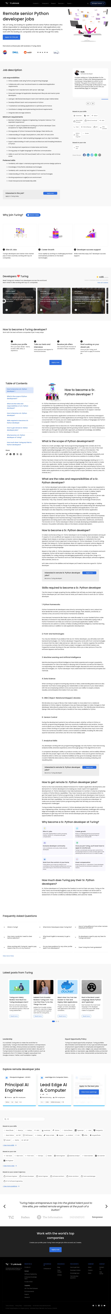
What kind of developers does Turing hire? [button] (57, 927)
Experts (69, 3)
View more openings (89, 1092)
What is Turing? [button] (12, 927)
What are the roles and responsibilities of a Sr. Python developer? (17, 406)
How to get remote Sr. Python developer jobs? (17, 429)
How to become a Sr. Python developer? (17, 414)
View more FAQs (8, 956)
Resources (60, 3)
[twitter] (92, 155)
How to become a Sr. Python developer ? (17, 390)
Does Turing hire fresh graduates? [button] (90, 947)
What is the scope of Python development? (17, 397)
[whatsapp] (95, 155)
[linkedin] (88, 155)
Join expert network (97, 3)
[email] (99, 155)
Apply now (50, 193)
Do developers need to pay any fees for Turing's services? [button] (92, 937)
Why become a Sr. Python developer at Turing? (16, 436)
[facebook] (84, 155)
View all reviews (102, 283)
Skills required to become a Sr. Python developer (17, 422)
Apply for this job (11, 37)
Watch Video (34, 215)
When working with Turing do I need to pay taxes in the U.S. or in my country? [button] (21, 947)
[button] (89, 82)
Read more (14, 1016)
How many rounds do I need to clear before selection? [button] (19, 937)
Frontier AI (35, 3)
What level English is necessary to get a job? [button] (56, 937)
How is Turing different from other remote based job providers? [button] (93, 927)
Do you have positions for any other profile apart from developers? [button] (57, 947)
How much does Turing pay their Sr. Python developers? (19, 443)
